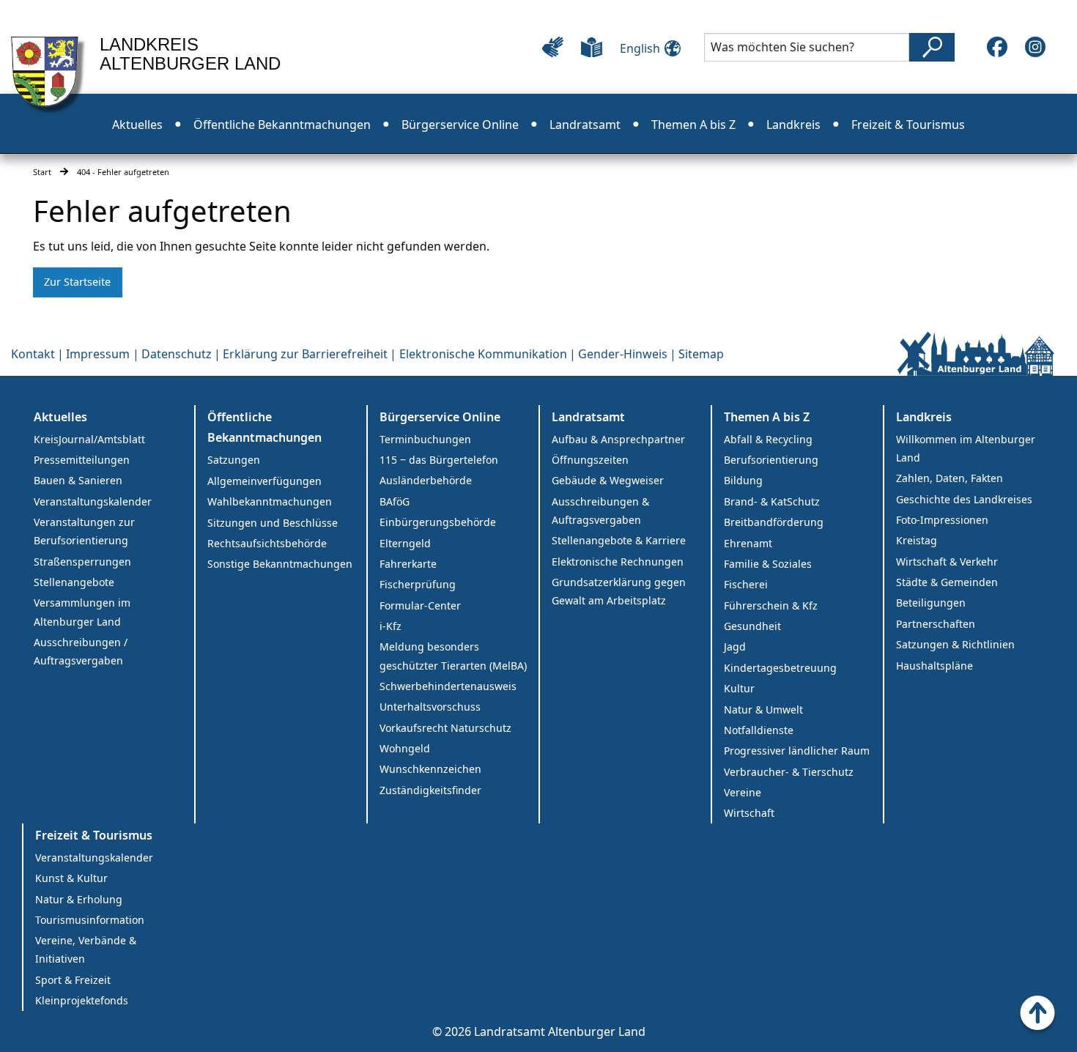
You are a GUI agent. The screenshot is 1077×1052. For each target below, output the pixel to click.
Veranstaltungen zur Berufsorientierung (84, 531)
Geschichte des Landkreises (964, 499)
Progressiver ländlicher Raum (797, 750)
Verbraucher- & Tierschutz (789, 772)
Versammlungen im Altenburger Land (82, 612)
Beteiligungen (931, 603)
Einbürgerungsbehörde (438, 522)
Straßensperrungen (82, 561)
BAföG (395, 501)
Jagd (735, 646)
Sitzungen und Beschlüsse (272, 523)
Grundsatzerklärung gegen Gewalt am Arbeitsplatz (619, 591)
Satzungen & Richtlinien (955, 644)
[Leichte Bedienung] (552, 47)
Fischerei (746, 584)
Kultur (739, 688)
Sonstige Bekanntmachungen (279, 564)
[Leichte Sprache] (591, 47)
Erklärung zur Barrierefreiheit (305, 354)
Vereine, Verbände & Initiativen (85, 949)
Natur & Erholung (78, 899)
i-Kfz (390, 626)
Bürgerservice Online (460, 124)
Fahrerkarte (408, 564)
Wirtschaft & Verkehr (947, 561)
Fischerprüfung (418, 584)
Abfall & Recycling (768, 439)
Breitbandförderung (774, 522)
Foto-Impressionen (942, 520)
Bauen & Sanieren (78, 480)
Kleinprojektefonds (81, 1000)
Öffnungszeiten (590, 460)
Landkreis (793, 124)
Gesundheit (752, 626)
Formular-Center (420, 605)
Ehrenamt (748, 543)
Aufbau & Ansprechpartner (618, 439)
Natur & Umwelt (763, 709)
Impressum (98, 354)
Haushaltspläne (934, 666)
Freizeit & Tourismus (908, 124)
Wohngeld (405, 748)
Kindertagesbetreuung (780, 668)
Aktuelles (137, 124)
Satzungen (233, 460)
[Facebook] (997, 47)
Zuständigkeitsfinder (430, 790)
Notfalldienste (758, 730)
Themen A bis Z (693, 124)
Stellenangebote (74, 582)
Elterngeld (405, 543)
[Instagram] (1035, 47)
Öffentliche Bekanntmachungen (282, 124)
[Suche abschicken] (932, 47)
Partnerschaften (935, 624)
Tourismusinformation (89, 920)
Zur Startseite (77, 282)
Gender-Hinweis (622, 354)
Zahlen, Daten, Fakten (949, 478)
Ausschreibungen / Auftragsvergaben (80, 651)
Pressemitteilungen (82, 460)
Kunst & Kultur (71, 878)
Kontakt (33, 354)
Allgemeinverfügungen (264, 481)
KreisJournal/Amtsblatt (89, 439)
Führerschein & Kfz (771, 605)
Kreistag (916, 540)
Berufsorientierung (771, 460)
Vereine (742, 792)
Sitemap (701, 354)
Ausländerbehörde (426, 480)
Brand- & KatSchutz (772, 501)
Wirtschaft (749, 813)
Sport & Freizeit (73, 980)
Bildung (743, 480)
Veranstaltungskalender (93, 501)
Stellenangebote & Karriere (619, 540)
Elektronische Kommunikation (483, 354)
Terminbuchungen (425, 439)
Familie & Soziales (768, 564)
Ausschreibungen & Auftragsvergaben (600, 510)
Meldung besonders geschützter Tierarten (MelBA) (453, 656)
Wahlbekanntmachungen (269, 501)
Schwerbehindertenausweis (448, 686)
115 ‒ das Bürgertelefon (439, 460)
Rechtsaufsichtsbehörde (267, 543)
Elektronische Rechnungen (618, 561)
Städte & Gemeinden (947, 582)
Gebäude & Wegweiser (608, 480)
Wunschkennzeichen (430, 769)
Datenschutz (176, 354)
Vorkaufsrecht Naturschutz (445, 728)
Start (42, 171)
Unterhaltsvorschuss (430, 707)
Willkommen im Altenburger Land (965, 448)
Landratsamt (585, 124)
